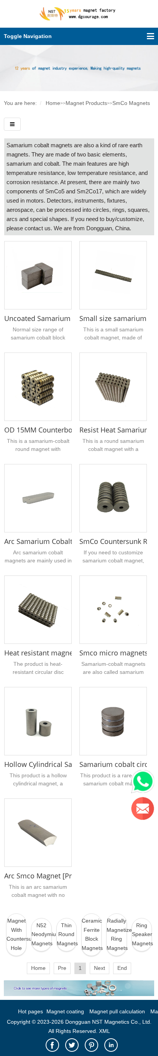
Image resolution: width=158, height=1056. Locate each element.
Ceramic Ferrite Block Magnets (92, 934)
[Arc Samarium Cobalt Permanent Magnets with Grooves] (38, 498)
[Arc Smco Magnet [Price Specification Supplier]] (38, 832)
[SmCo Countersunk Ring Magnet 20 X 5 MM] (113, 498)
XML (104, 1031)
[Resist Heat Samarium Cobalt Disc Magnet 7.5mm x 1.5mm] (113, 387)
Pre (62, 968)
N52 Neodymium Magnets (41, 934)
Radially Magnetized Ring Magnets (117, 934)
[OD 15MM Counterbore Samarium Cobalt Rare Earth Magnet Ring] (38, 387)
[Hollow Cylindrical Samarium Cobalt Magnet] (38, 721)
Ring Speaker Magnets (142, 934)
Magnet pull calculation (117, 1011)
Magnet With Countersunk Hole (16, 934)
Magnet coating (65, 1011)
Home (53, 103)
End (122, 968)
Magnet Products (86, 103)
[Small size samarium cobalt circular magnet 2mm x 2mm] (113, 275)
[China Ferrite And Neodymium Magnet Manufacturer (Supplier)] (79, 18)
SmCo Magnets (131, 103)
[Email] (144, 810)
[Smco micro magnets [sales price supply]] (113, 609)
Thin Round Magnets (67, 934)
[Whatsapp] (144, 783)
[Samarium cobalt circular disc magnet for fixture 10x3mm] (113, 721)
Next (99, 968)
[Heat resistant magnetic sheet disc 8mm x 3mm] (38, 609)
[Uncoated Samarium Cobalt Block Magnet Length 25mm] (38, 275)
